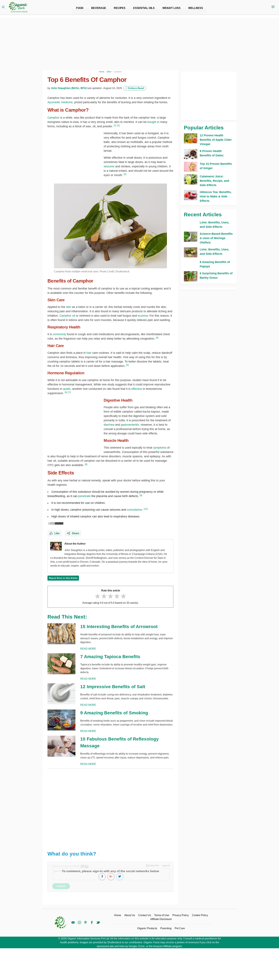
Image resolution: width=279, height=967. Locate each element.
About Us (129, 915)
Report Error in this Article (63, 578)
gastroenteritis (130, 424)
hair (89, 352)
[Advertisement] (110, 807)
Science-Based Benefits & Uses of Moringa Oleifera (216, 238)
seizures (109, 166)
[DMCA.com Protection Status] (55, 523)
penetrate (84, 496)
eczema (143, 315)
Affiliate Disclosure (161, 919)
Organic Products (147, 928)
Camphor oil (67, 315)
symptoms (159, 447)
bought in (153, 122)
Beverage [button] (98, 8)
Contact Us (144, 915)
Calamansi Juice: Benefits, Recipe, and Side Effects (214, 181)
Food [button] (79, 8)
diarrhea (109, 424)
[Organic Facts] (18, 7)
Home (117, 915)
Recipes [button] (119, 8)
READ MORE (88, 648)
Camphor (53, 117)
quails (67, 388)
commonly (59, 334)
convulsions (134, 509)
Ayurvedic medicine (60, 102)
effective (137, 388)
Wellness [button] (195, 8)
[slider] (110, 596)
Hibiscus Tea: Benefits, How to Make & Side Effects (216, 196)
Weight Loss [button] (171, 8)
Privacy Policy (180, 915)
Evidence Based (134, 88)
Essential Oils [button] (144, 8)
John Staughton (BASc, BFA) (69, 88)
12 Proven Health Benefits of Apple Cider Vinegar (216, 140)
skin (68, 307)
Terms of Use (161, 915)
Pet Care (180, 928)
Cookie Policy (200, 915)
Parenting (165, 928)
